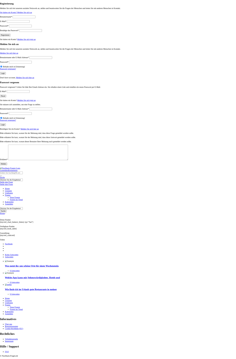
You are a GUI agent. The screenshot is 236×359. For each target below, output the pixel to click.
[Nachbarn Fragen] (10, 168)
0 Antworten (15, 271)
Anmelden (4, 170)
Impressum (9, 341)
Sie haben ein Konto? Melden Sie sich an (16, 12)
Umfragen (9, 193)
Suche (2, 177)
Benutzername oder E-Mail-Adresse (14, 57)
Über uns (8, 324)
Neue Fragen (15, 197)
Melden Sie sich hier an (9, 53)
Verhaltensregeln (11, 339)
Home (7, 189)
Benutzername (6, 17)
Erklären (4, 159)
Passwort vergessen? (8, 69)
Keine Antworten (11, 255)
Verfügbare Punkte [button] (7, 226)
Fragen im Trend (16, 200)
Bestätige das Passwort (9, 30)
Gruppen (8, 191)
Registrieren (12, 170)
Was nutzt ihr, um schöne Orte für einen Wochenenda (32, 266)
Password (4, 26)
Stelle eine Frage (6, 182)
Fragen (7, 195)
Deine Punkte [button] (5, 220)
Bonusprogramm (11, 326)
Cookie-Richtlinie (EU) (14, 329)
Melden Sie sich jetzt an (26, 39)
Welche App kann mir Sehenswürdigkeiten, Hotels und (32, 277)
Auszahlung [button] (4, 233)
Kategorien (9, 202)
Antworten (9, 257)
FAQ (7, 352)
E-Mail (3, 21)
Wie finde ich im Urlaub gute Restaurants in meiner (31, 289)
